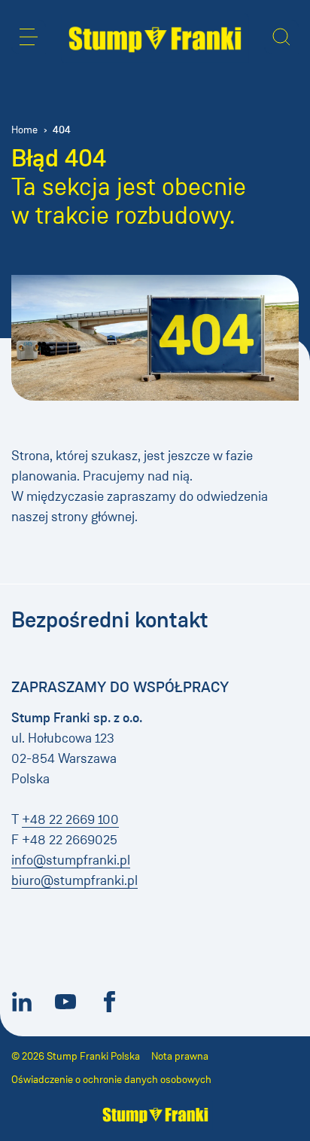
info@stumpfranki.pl (70, 860)
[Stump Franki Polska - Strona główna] (155, 38)
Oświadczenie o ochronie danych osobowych (111, 1079)
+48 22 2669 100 (70, 819)
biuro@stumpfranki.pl (74, 880)
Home (24, 130)
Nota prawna (179, 1056)
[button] (28, 37)
